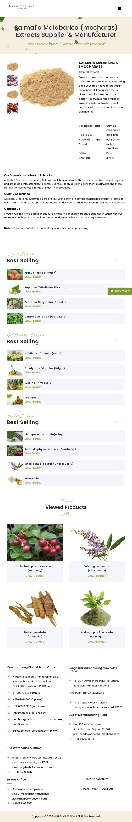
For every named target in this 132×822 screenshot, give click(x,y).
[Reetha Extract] (15, 289)
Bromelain (31, 478)
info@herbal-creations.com (30, 713)
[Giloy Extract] (15, 436)
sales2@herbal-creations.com (31, 730)
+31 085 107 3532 (22, 803)
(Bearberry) (35, 570)
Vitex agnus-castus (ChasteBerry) (49, 464)
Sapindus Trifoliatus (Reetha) (45, 287)
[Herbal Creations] (21, 6)
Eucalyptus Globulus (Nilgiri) (44, 368)
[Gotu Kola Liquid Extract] (15, 318)
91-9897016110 (21, 693)
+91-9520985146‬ (84, 739)
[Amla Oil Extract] (15, 355)
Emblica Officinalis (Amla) (43, 353)
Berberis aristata (35, 632)
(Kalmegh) (97, 636)
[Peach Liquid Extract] (15, 274)
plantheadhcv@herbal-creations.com (96, 734)
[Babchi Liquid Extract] (15, 303)
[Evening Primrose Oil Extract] (15, 384)
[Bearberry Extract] (15, 450)
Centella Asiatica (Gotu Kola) (45, 316)
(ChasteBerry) (97, 570)
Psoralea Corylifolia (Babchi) (45, 302)
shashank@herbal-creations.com (32, 767)
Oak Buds (107, 788)
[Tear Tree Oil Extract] (15, 399)
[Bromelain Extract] (15, 480)
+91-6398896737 (23, 699)
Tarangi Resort (89, 788)
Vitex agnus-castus (96, 566)
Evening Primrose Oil (38, 383)
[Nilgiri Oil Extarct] (15, 369)
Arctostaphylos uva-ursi (35, 566)
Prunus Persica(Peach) (40, 272)
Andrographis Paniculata (97, 632)
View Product (33, 277)
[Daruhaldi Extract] (35, 608)
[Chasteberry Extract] (15, 465)
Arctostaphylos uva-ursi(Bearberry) (50, 449)
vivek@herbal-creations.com (29, 798)
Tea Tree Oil (32, 397)
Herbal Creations (17, 199)
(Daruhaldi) (35, 636)
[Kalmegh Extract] (97, 608)
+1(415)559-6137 (22, 772)
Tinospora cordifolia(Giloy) (44, 434)
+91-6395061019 (22, 706)
